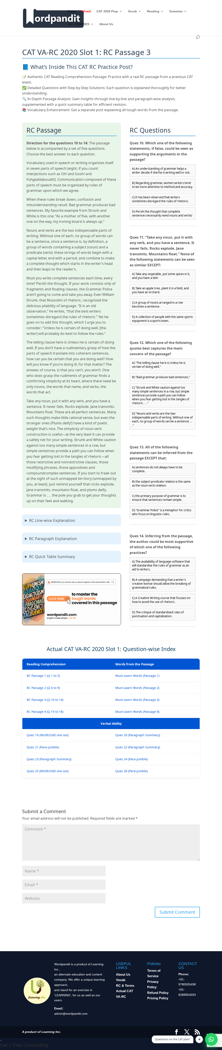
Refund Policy (157, 993)
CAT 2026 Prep (107, 11)
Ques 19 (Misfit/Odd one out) (48, 735)
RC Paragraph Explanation (53, 538)
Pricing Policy (157, 998)
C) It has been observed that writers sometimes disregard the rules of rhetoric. (160, 199)
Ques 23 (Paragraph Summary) (49, 759)
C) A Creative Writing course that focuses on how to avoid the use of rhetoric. (161, 600)
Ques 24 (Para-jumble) (131, 759)
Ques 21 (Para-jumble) (43, 747)
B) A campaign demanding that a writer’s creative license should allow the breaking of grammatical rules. (161, 583)
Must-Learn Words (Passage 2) (137, 688)
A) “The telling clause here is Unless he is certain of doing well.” (158, 365)
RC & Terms (125, 985)
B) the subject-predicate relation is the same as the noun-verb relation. (161, 483)
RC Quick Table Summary (52, 556)
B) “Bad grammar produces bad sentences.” (161, 377)
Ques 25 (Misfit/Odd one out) (48, 771)
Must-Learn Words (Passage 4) (137, 712)
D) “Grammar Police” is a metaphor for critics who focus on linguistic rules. (161, 512)
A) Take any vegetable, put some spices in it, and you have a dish (161, 276)
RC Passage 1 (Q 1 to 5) (43, 676)
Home (72, 11)
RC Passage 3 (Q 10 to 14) (45, 700)
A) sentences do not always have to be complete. (157, 469)
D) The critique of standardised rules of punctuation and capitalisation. (158, 614)
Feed (87, 11)
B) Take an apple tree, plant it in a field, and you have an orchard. (160, 290)
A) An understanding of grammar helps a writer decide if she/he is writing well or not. (161, 170)
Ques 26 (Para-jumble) (131, 771)
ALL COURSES (78, 24)
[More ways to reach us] (199, 1039)
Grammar (176, 11)
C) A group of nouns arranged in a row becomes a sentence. (157, 304)
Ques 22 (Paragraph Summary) (137, 747)
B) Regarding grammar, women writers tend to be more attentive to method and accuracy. (162, 185)
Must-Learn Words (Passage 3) (137, 700)
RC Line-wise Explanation (52, 520)
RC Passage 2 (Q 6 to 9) (43, 688)
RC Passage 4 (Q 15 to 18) (45, 712)
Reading (153, 11)
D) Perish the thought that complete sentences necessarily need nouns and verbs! (162, 213)
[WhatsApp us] (211, 1039)
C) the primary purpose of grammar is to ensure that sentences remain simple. (159, 498)
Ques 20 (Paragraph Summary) (137, 735)
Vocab (132, 11)
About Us (106, 24)
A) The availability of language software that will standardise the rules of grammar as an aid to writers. (161, 565)
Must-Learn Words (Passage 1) (137, 676)
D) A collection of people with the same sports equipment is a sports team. (162, 319)
